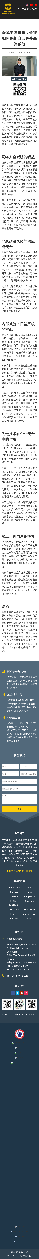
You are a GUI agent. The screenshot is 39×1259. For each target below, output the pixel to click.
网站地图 (14, 1252)
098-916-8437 (29, 9)
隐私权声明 (23, 1252)
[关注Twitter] (17, 993)
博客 (29, 52)
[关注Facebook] (13, 993)
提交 (19, 809)
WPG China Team (18, 52)
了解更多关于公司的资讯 (19, 870)
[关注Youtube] (21, 993)
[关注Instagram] (26, 993)
